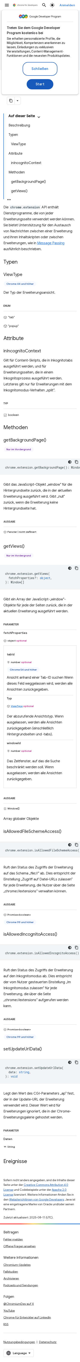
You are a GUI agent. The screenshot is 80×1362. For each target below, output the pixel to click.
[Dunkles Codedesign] (69, 462)
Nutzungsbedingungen (19, 1342)
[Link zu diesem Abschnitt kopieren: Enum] (14, 305)
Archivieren (11, 1278)
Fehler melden (13, 1239)
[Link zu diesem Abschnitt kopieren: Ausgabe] (19, 520)
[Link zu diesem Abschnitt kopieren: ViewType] (26, 274)
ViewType (17, 706)
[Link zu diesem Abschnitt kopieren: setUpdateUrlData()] (46, 1049)
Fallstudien (10, 1271)
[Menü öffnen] (7, 5)
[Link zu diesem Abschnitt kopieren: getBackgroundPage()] (50, 440)
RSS (6, 1324)
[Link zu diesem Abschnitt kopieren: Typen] (21, 262)
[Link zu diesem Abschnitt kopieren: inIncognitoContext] (45, 351)
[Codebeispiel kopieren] (76, 462)
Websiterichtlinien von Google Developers (36, 1199)
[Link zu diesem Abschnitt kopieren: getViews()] (29, 546)
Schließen (40, 69)
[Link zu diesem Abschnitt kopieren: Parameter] (23, 623)
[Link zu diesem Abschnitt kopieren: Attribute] (28, 338)
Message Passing (50, 243)
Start (40, 84)
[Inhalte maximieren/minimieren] (38, 117)
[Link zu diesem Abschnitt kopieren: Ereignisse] (31, 1161)
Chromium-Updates (17, 1265)
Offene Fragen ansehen (19, 1246)
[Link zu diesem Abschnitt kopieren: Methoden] (32, 427)
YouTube (9, 1311)
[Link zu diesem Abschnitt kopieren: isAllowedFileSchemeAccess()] (65, 831)
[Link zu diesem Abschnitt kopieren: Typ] (12, 402)
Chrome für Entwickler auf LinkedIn (27, 1317)
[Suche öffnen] (44, 5)
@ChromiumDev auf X (18, 1304)
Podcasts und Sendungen (20, 1285)
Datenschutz (48, 1342)
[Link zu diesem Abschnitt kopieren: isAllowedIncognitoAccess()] (61, 934)
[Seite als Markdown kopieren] (11, 100)
